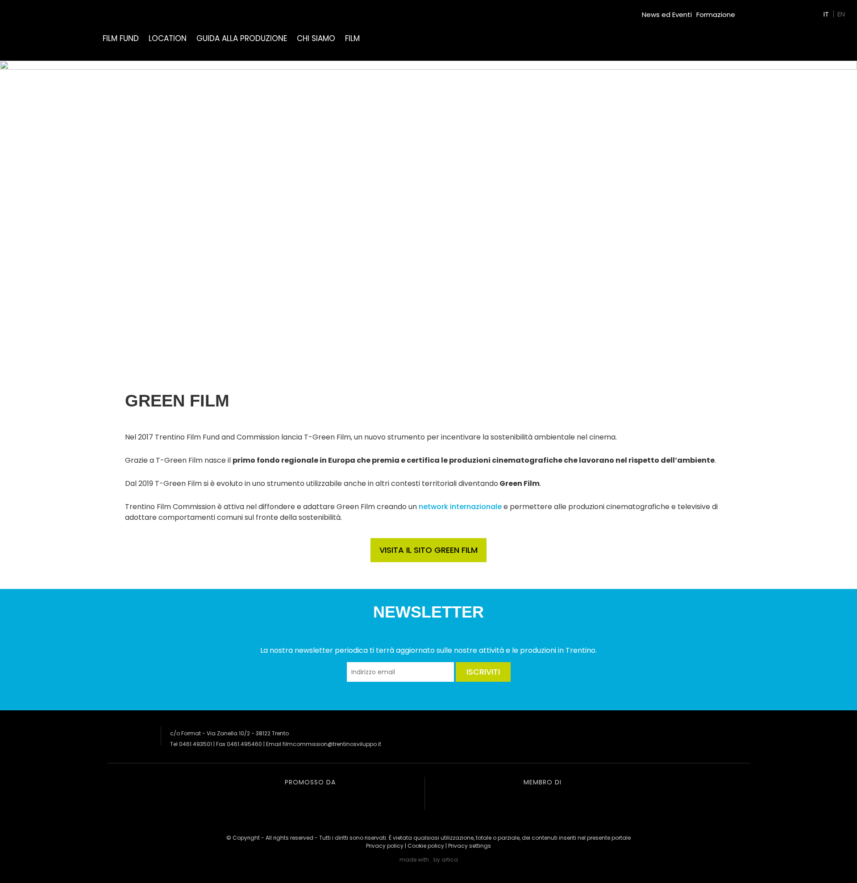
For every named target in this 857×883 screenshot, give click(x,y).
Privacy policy (385, 846)
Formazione (715, 14)
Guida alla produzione (241, 38)
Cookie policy (426, 846)
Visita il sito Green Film (428, 550)
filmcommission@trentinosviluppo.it (332, 744)
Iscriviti (483, 671)
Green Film (757, 11)
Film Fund (121, 38)
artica (449, 859)
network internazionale (460, 507)
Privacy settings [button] (469, 846)
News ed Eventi (667, 14)
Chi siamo (316, 38)
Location (168, 38)
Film (352, 38)
